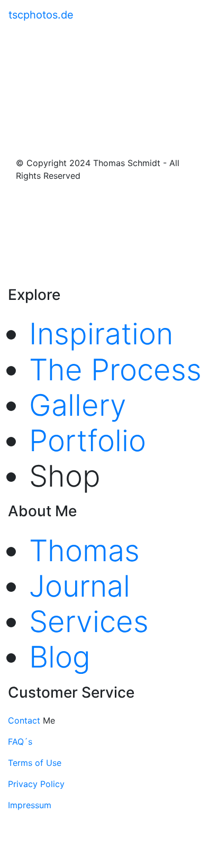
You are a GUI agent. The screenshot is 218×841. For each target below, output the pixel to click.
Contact (25, 720)
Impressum (29, 805)
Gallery (77, 405)
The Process (115, 370)
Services (89, 621)
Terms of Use (34, 762)
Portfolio (87, 441)
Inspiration (101, 334)
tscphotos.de (41, 14)
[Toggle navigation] (203, 14)
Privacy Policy (36, 784)
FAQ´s (20, 741)
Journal (79, 586)
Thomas (84, 551)
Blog (59, 657)
